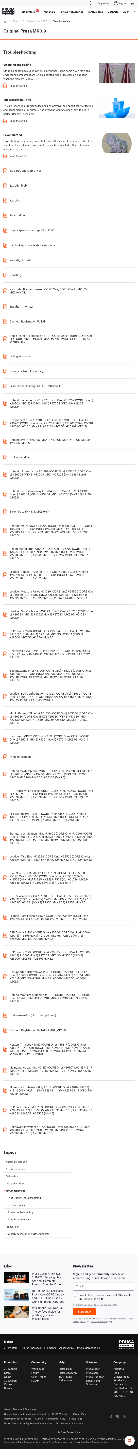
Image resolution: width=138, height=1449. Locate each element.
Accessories (66, 1347)
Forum (35, 1372)
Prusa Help (65, 1368)
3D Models (10, 1368)
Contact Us (120, 1384)
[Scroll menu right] (134, 12)
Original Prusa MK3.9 (36, 21)
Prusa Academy (68, 1372)
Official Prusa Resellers (121, 1378)
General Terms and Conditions (20, 1409)
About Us (119, 1368)
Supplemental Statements (69, 1423)
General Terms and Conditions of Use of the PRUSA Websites (36, 1413)
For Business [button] (95, 11)
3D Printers (11, 1347)
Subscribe (84, 1311)
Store (7, 1372)
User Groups (38, 1376)
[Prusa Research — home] (8, 11)
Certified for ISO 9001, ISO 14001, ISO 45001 (123, 1391)
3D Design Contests (10, 1382)
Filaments (50, 1347)
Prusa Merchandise (88, 1347)
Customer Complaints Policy (50, 1418)
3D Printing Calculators (65, 1378)
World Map (37, 1368)
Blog (116, 1372)
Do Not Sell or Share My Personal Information (28, 1423)
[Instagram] (117, 1416)
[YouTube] (131, 1416)
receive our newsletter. (107, 1305)
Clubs (7, 1376)
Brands (8, 1388)
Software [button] (113, 11)
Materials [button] (49, 11)
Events (35, 1380)
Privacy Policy (79, 1321)
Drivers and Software (93, 1382)
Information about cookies (17, 1418)
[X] (124, 1416)
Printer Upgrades (31, 1347)
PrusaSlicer (93, 1368)
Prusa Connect (95, 1376)
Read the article (18, 85)
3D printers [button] (30, 11)
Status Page (75, 1418)
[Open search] (91, 3)
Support (17, 21)
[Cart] (132, 3)
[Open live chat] (130, 1441)
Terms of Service (99, 1321)
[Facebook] (111, 1416)
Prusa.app (92, 1372)
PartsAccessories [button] (71, 11)
